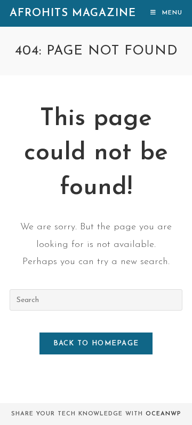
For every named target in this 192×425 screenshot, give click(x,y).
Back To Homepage (96, 343)
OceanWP (163, 414)
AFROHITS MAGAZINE (73, 13)
